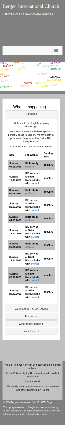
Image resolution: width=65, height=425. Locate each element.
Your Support (31, 331)
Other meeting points (31, 324)
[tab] (31, 115)
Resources (31, 316)
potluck (29, 166)
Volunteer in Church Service (31, 309)
